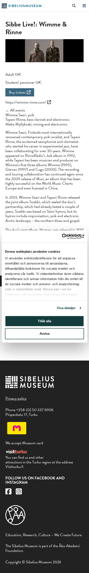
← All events (15, 110)
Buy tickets (17, 92)
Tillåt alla (44, 321)
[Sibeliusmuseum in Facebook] (8, 493)
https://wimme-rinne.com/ (25, 102)
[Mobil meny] (84, 5)
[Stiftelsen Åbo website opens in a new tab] (15, 524)
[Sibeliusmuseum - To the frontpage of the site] (21, 7)
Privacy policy (16, 398)
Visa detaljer (66, 308)
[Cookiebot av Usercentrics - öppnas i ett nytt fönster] (65, 236)
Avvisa (44, 334)
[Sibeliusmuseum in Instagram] (19, 493)
